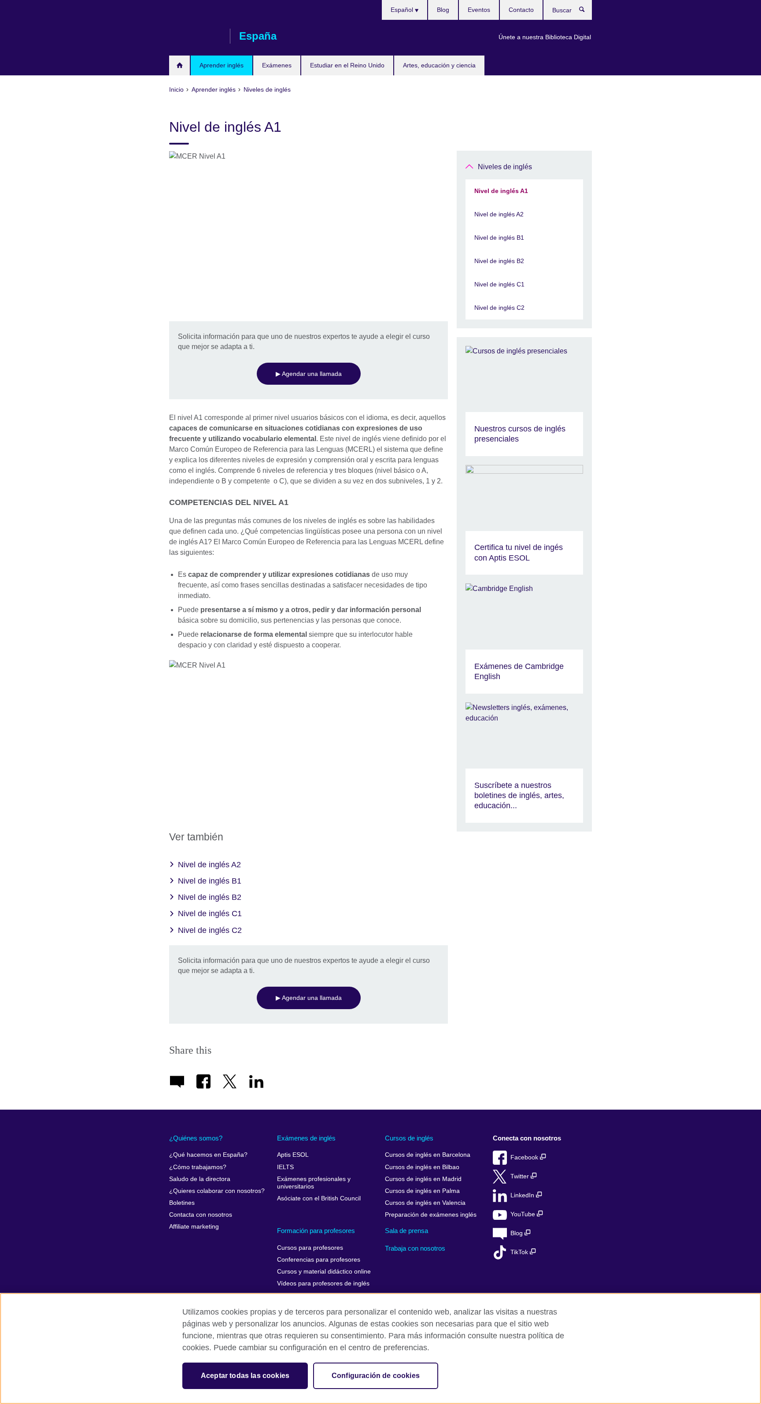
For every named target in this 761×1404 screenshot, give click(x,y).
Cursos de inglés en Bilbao (422, 1167)
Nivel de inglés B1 (209, 881)
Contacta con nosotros (200, 1214)
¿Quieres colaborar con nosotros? (217, 1191)
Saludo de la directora (199, 1179)
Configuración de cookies (376, 1375)
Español (403, 9)
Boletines (182, 1203)
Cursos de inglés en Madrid (423, 1179)
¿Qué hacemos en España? (208, 1154)
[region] (380, 1348)
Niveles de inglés (505, 167)
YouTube (523, 1214)
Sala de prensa (406, 1230)
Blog (443, 9)
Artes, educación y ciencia (439, 65)
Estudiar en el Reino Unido (347, 65)
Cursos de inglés (409, 1138)
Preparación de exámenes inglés (431, 1214)
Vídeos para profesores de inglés (323, 1283)
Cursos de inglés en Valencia (425, 1203)
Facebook (525, 1157)
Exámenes (277, 65)
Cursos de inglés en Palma (422, 1191)
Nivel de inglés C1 (210, 913)
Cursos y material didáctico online (324, 1271)
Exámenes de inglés (306, 1138)
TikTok (520, 1252)
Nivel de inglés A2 (209, 864)
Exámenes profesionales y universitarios (314, 1183)
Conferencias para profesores (318, 1259)
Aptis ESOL (293, 1154)
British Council (195, 36)
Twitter (520, 1176)
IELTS (285, 1167)
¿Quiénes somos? (195, 1138)
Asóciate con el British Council (319, 1198)
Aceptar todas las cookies (245, 1375)
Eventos (479, 9)
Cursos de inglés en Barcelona (427, 1154)
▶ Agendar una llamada (309, 373)
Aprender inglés (221, 65)
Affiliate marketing (194, 1226)
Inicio (179, 65)
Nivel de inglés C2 (210, 930)
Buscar (586, 11)
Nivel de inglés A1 (501, 190)
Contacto (521, 9)
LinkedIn (523, 1195)
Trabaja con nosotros (415, 1248)
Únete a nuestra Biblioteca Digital (545, 37)
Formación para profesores (316, 1230)
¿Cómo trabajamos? (197, 1167)
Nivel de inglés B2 (209, 897)
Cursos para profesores (310, 1247)
